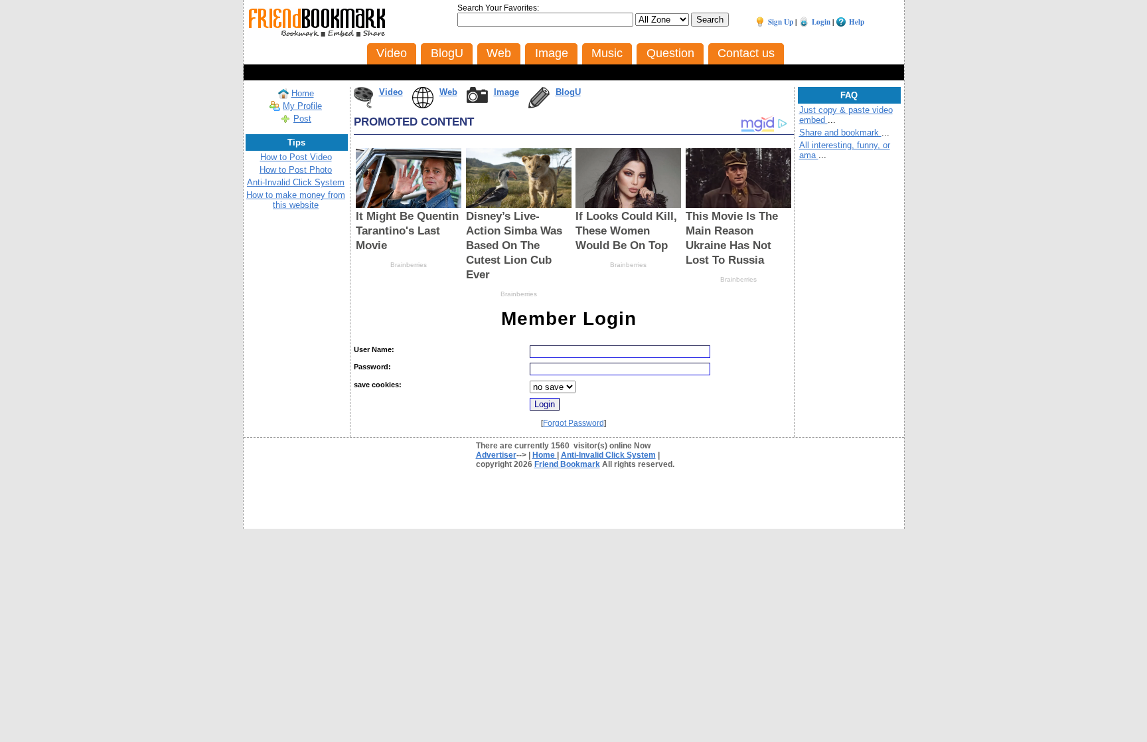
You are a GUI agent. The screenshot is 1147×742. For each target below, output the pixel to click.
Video (391, 92)
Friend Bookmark (567, 464)
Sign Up (780, 22)
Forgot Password (573, 423)
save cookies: (378, 385)
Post (302, 119)
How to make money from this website (295, 200)
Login (821, 22)
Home (302, 93)
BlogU (568, 92)
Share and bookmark (840, 133)
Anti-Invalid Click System (295, 182)
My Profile (302, 106)
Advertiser (496, 455)
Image (506, 92)
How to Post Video (296, 157)
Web (448, 92)
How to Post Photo (296, 170)
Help (856, 22)
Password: (372, 367)
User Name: (374, 349)
